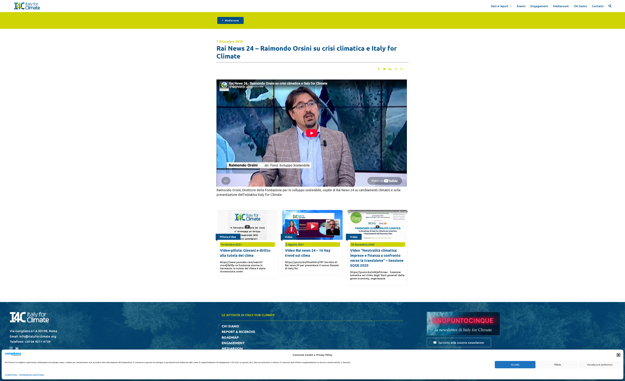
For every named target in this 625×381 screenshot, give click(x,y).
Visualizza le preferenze (599, 364)
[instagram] (11, 348)
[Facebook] (378, 69)
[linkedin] (17, 348)
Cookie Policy (11, 374)
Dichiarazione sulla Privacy (31, 374)
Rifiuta (557, 364)
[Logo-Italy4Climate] (27, 4)
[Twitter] (384, 69)
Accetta (515, 364)
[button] (618, 355)
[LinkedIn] (390, 69)
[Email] (402, 69)
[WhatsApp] (396, 69)
